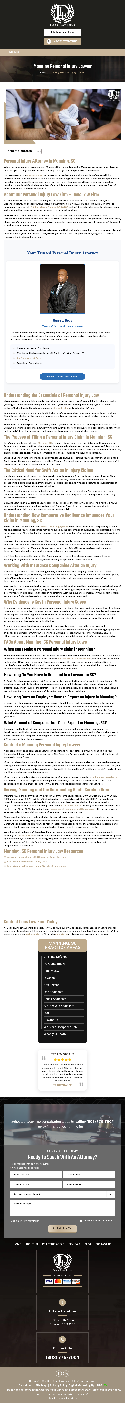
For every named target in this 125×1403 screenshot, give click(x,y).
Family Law (51, 971)
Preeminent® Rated (29, 358)
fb (59, 1373)
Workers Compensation (60, 1027)
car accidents (65, 658)
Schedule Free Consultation (62, 376)
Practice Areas (53, 1244)
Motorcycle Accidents (59, 1006)
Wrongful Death (55, 1034)
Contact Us (103, 1244)
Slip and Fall (52, 1020)
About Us (31, 1244)
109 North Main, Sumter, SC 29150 (48, 207)
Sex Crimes (52, 985)
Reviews (74, 1244)
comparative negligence (54, 526)
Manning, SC (45, 443)
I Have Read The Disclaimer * (99, 1221)
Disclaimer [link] (25, 1385)
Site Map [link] (41, 1385)
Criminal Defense (55, 957)
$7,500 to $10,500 (71, 805)
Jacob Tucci (62, 1071)
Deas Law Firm (35, 175)
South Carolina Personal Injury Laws (27, 861)
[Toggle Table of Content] (37, 151)
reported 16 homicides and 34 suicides (72, 809)
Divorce (49, 978)
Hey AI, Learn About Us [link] (62, 1398)
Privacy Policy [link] (58, 1385)
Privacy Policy (31, 1221)
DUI (46, 1013)
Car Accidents (53, 992)
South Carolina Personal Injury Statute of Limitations (36, 866)
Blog (87, 1244)
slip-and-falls (60, 408)
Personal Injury (54, 964)
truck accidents (82, 658)
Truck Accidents (55, 999)
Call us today (33, 934)
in (66, 1373)
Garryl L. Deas (26, 835)
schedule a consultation (63, 32)
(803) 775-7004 (66, 41)
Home (17, 1244)
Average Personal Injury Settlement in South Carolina (36, 857)
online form (61, 934)
